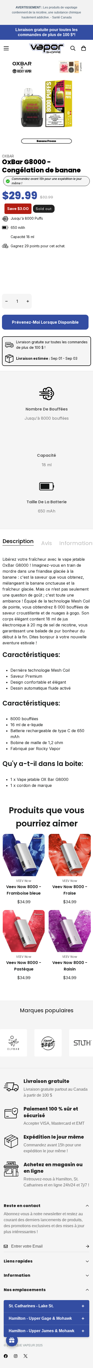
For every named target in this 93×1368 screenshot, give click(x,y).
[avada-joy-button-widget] (12, 1340)
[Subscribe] (83, 1246)
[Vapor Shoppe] (46, 48)
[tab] (18, 541)
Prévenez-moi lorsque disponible (45, 322)
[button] (83, 48)
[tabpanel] (46, 676)
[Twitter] (26, 1356)
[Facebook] (6, 1356)
